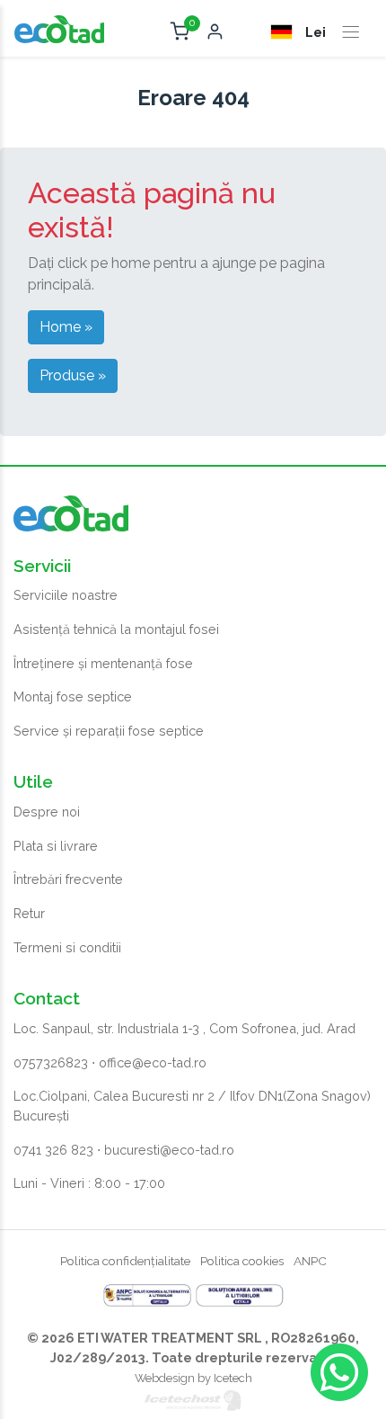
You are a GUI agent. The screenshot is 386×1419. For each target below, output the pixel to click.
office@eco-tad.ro (152, 1062)
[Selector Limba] (283, 31)
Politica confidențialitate (125, 1261)
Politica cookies (242, 1261)
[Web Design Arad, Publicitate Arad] (193, 1399)
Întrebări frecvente (68, 879)
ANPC (310, 1261)
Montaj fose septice (72, 696)
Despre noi (46, 811)
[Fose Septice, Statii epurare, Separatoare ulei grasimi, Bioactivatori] (59, 28)
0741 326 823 (53, 1149)
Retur (29, 913)
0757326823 (50, 1062)
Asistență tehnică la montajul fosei (116, 629)
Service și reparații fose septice (108, 730)
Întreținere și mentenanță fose (103, 663)
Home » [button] (65, 326)
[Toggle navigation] (351, 32)
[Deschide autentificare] (215, 32)
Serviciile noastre (65, 594)
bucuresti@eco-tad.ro (169, 1149)
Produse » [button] (72, 375)
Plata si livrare (55, 845)
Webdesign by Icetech (193, 1378)
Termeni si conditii (67, 947)
